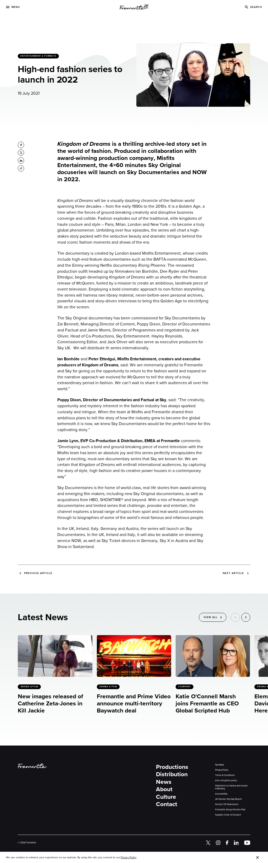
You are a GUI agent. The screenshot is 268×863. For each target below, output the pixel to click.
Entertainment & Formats (39, 55)
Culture (166, 796)
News (163, 781)
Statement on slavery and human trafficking (231, 787)
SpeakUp (219, 764)
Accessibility (221, 793)
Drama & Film (29, 686)
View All (210, 617)
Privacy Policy (221, 770)
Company (184, 686)
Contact (166, 804)
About (164, 789)
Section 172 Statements (226, 804)
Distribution (172, 774)
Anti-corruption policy (226, 780)
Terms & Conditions (225, 775)
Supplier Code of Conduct (228, 814)
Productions (172, 766)
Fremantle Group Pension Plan (230, 809)
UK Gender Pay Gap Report (228, 799)
